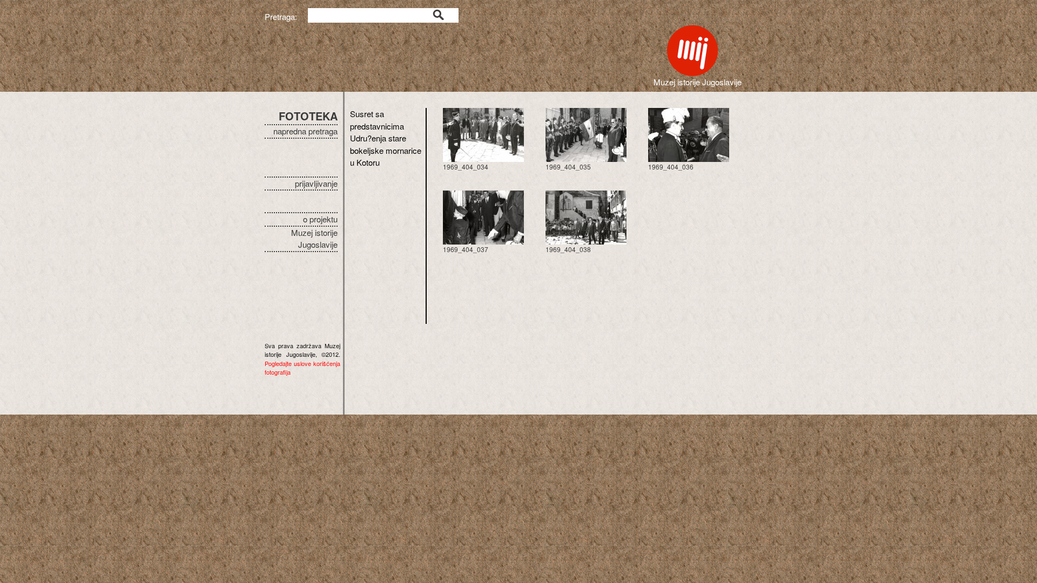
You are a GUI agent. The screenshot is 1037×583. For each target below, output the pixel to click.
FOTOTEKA (308, 116)
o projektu (320, 219)
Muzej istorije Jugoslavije (314, 238)
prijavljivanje (316, 183)
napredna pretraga (305, 131)
